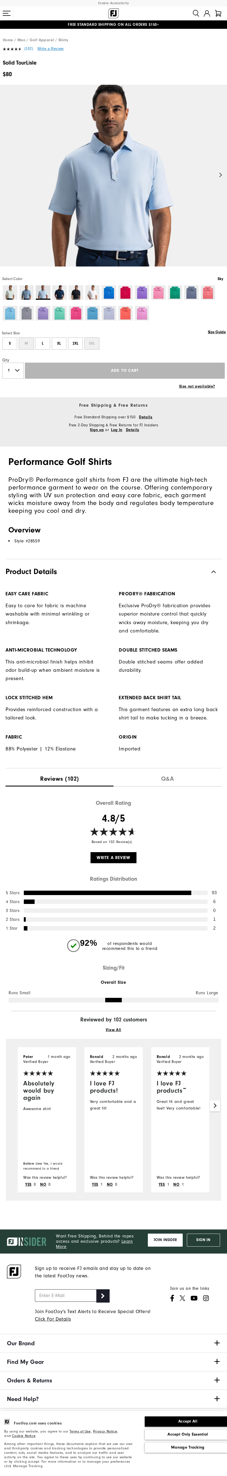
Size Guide (217, 332)
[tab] (218, 13)
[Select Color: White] (92, 292)
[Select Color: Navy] (59, 292)
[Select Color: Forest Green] (175, 292)
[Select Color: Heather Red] (208, 292)
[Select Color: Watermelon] (158, 292)
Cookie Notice (23, 1436)
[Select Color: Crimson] (125, 292)
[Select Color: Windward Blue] (26, 292)
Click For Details (53, 1319)
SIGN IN (203, 1240)
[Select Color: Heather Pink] (142, 313)
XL (59, 343)
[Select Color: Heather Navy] (191, 292)
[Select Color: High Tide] (92, 313)
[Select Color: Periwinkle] (109, 313)
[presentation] (60, 777)
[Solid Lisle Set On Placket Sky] (113, 180)
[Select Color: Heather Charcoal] (26, 313)
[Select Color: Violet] (142, 292)
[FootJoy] (113, 13)
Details (145, 417)
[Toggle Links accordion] (113, 1343)
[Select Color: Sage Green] (10, 292)
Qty (6, 360)
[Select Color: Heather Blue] (10, 313)
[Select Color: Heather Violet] (43, 313)
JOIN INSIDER (165, 1240)
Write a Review (50, 49)
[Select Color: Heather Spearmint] (59, 313)
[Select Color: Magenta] (76, 313)
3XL (92, 343)
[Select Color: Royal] (109, 292)
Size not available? (197, 386)
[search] (196, 13)
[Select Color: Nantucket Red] (125, 313)
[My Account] (207, 13)
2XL (75, 343)
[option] (113, 180)
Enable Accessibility (113, 3)
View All (113, 1030)
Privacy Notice (105, 1431)
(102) (28, 49)
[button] (6, 13)
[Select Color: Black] (76, 292)
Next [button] (221, 175)
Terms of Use (80, 1431)
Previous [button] (6, 175)
